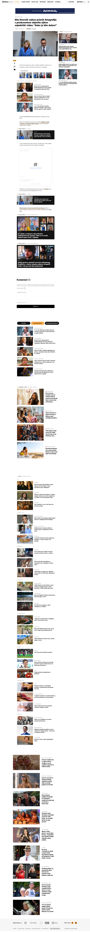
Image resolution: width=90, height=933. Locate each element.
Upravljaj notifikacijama (56, 928)
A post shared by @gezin (35, 183)
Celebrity (17, 1)
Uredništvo (15, 928)
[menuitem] (88, 2)
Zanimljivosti (26, 1)
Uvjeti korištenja (28, 928)
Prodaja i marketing (21, 928)
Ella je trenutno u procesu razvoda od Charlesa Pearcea (32, 208)
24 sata (46, 189)
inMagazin (50, 1)
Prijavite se (35, 306)
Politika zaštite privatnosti (36, 928)
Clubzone (57, 1)
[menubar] (88, 2)
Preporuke (43, 1)
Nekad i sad (34, 1)
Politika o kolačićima (45, 928)
